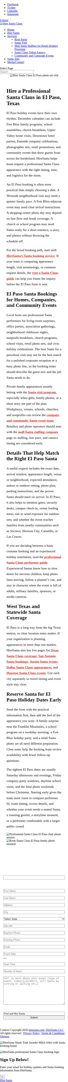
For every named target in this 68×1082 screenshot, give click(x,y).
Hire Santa (13, 32)
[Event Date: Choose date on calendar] (4, 958)
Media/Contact (15, 62)
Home (10, 29)
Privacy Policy (31, 1033)
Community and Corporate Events (34, 55)
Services (12, 36)
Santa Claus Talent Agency (30, 52)
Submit (34, 1017)
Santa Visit (21, 42)
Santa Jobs (13, 58)
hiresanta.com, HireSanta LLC (46, 1029)
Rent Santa (21, 39)
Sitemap (4, 1036)
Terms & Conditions (53, 1033)
